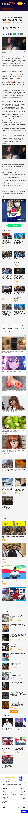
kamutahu (22, 797)
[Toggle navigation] (24, 3)
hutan (14, 58)
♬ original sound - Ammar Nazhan (15, 108)
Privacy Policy (5, 792)
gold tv (14, 794)
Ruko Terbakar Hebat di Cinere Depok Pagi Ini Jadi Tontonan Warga (7, 471)
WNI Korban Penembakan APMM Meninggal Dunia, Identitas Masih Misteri (19, 242)
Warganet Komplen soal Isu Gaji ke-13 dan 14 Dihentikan (6, 258)
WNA (12, 93)
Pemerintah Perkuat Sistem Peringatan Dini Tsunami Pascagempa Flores (16, 674)
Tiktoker (5, 325)
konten (17, 78)
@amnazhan (5, 101)
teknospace (23, 794)
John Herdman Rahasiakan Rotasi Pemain (12, 601)
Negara (16, 328)
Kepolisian (10, 331)
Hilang (4, 331)
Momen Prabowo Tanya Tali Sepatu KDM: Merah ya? (13, 580)
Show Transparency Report (20, 782)
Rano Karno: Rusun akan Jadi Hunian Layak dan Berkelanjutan (18, 683)
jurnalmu (23, 795)
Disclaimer (5, 794)
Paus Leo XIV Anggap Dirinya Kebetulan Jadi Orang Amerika (7, 730)
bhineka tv (14, 793)
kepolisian (23, 133)
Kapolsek (23, 69)
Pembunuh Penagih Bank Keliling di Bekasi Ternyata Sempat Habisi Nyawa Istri (7, 294)
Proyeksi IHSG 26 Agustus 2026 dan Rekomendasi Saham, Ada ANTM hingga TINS (7, 508)
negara (11, 82)
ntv (14, 790)
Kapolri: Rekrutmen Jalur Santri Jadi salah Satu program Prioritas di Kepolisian (19, 277)
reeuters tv (14, 795)
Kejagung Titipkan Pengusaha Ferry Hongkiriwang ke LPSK (13, 559)
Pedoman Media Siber (5, 796)
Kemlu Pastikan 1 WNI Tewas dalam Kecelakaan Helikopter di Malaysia (19, 313)
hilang (10, 58)
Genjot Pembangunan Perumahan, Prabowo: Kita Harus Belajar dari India (20, 748)
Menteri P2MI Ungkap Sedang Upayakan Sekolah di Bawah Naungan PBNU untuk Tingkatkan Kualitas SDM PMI (19, 295)
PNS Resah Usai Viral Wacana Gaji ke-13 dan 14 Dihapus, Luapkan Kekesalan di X (7, 277)
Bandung (10, 55)
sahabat (23, 790)
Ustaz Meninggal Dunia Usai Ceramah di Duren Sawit (13, 537)
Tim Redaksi (5, 802)
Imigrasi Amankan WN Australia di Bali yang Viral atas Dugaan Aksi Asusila (18, 626)
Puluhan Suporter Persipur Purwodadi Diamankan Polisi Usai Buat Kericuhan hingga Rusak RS (7, 313)
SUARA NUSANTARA (7, 8)
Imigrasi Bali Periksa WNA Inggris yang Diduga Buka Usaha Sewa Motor (6, 242)
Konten (22, 328)
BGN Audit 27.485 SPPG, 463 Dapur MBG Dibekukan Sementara (17, 616)
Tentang (5, 790)
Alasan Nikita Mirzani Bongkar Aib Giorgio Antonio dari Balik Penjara (20, 490)
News (6, 14)
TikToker (18, 56)
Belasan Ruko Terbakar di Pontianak (20, 470)
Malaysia (24, 56)
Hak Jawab (5, 801)
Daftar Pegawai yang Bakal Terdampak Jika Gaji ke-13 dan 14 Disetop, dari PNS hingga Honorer (19, 260)
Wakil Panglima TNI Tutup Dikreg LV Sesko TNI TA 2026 (7, 766)
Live (19, 3)
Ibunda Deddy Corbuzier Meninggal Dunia (16, 664)
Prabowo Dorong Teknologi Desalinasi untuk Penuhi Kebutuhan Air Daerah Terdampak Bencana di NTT (18, 694)
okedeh (23, 798)
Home (3, 14)
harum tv (14, 791)
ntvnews (23, 791)
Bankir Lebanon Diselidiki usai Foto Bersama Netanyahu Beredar (20, 730)
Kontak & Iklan (5, 799)
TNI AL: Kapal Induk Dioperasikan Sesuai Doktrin (18, 654)
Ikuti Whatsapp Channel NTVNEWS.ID (15, 226)
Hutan (23, 325)
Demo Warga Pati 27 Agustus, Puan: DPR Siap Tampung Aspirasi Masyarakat (18, 645)
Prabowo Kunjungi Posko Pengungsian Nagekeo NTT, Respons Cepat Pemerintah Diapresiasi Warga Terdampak (17, 703)
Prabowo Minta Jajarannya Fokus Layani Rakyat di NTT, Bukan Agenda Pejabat (18, 635)
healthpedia (23, 793)
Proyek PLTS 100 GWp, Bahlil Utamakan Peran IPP (7, 489)
